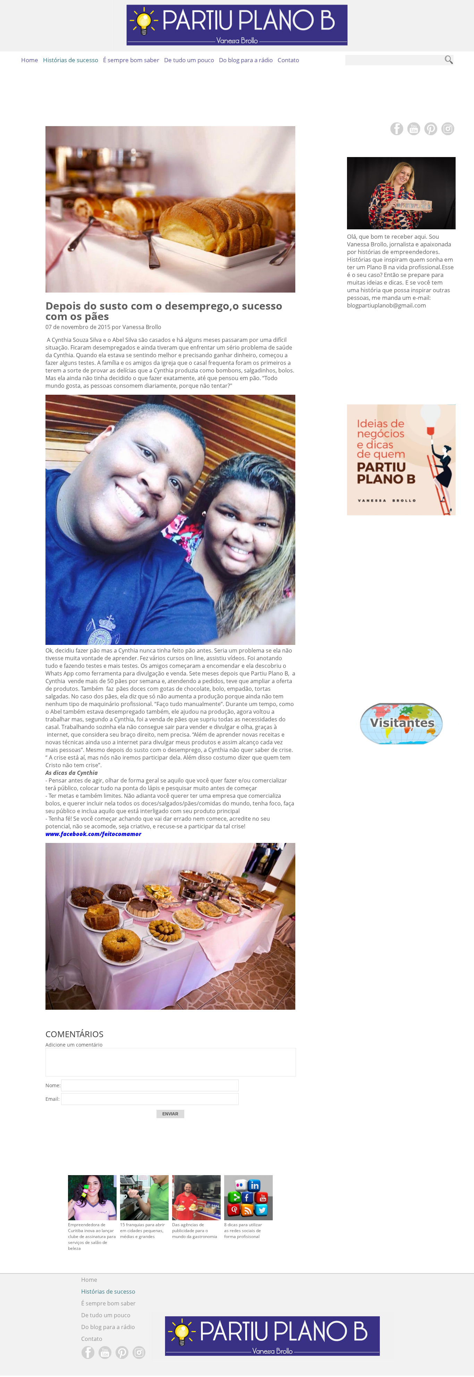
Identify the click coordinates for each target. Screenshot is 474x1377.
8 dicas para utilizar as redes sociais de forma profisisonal (243, 1230)
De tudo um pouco (189, 60)
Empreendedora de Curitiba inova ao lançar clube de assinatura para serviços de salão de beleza (92, 1236)
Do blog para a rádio (246, 60)
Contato (288, 60)
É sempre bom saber (131, 60)
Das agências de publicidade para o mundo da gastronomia (194, 1230)
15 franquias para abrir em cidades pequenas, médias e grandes (142, 1230)
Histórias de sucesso (70, 60)
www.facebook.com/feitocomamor (93, 834)
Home (29, 60)
